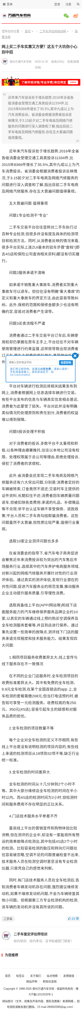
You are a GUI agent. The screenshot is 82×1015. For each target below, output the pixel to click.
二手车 (8, 919)
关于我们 (35, 975)
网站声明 (31, 981)
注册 (68, 4)
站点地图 (52, 975)
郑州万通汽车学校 (21, 61)
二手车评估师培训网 (53, 31)
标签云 (20, 975)
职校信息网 (50, 981)
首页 (28, 31)
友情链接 (68, 975)
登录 (57, 4)
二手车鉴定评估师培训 (30, 934)
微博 (76, 15)
